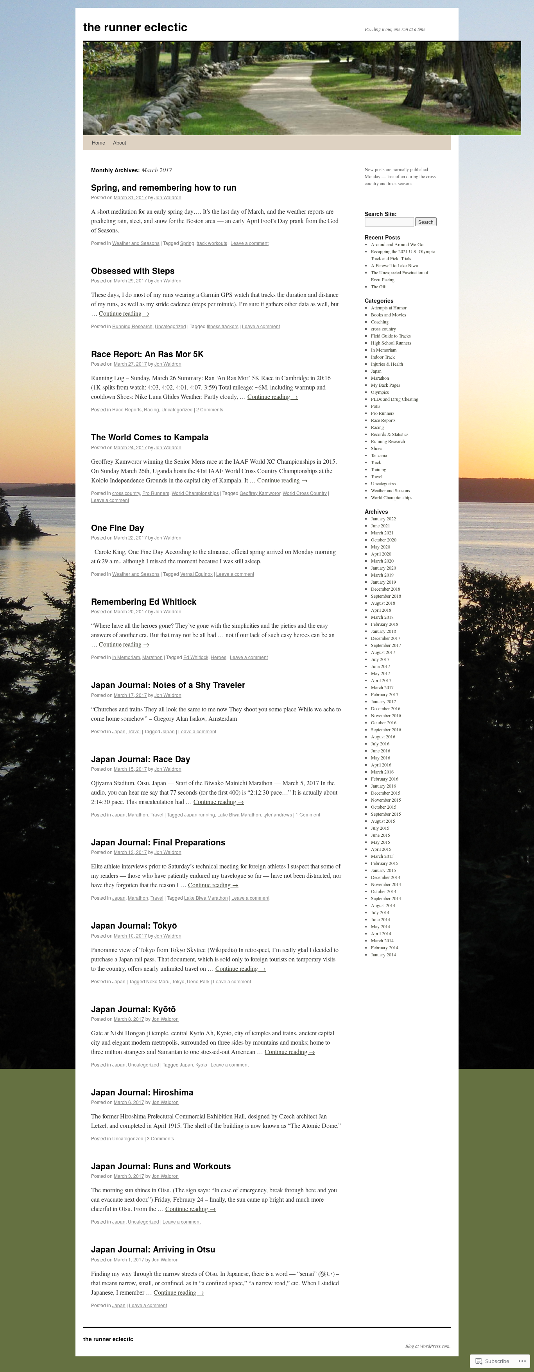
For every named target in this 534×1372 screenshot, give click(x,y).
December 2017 (385, 638)
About (119, 142)
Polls (375, 406)
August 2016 (383, 736)
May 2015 (380, 842)
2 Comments (209, 409)
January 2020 (383, 568)
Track (376, 462)
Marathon (152, 657)
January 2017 (383, 701)
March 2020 (382, 560)
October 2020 (383, 539)
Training (378, 469)
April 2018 (381, 610)
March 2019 (382, 575)
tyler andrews (277, 814)
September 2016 (386, 729)
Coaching (380, 321)
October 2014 (383, 891)
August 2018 (383, 603)
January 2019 (383, 582)
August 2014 (383, 905)
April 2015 (381, 849)
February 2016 (384, 778)
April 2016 (381, 764)
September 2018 (386, 596)
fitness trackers (222, 326)
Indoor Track (383, 357)
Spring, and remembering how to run (164, 187)
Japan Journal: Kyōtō (133, 1009)
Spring (187, 242)
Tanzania (379, 455)
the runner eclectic (135, 26)
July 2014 (380, 912)
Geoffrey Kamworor (260, 492)
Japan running (199, 814)
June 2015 (380, 835)
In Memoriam (126, 657)
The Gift (379, 286)
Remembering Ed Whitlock (144, 601)
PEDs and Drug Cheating (394, 399)
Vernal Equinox (196, 573)
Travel (134, 731)
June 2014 (380, 919)
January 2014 (383, 954)
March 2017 (382, 687)
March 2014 (382, 940)
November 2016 (386, 715)
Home (98, 142)
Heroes (218, 657)
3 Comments (160, 1138)
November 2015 (386, 800)
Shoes (376, 448)
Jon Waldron (167, 197)
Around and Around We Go (397, 244)
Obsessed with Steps (133, 270)
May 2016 (380, 757)
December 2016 (385, 708)
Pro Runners (155, 492)
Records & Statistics (390, 434)
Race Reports (127, 409)
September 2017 (386, 645)
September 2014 (386, 898)
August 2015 (383, 821)
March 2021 (382, 532)
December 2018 (385, 589)
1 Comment (308, 814)
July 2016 (380, 743)
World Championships (195, 492)
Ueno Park (198, 981)
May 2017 (380, 673)
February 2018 (384, 624)
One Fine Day (117, 527)
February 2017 (384, 694)
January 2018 (383, 631)
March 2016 (382, 771)
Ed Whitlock (195, 657)
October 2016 (383, 722)
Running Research (132, 326)
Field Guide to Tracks (391, 335)
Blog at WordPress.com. (428, 1346)
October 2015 (383, 807)
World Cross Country (305, 492)
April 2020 (381, 553)
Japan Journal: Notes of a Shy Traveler (168, 684)
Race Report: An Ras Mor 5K (147, 353)
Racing (151, 409)
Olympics (380, 392)
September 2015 (386, 814)
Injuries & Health (387, 364)
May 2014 (380, 926)
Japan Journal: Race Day (140, 759)
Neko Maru (158, 981)
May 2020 (380, 546)
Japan (118, 731)
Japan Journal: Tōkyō (134, 925)
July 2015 (380, 828)
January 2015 (383, 870)
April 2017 (381, 680)
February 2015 (384, 863)
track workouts (212, 242)
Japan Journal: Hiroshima (142, 1092)
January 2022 (383, 518)
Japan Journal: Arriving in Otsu (153, 1249)
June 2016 (380, 750)
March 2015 (382, 856)
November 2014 (386, 884)
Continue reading (124, 313)
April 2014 (381, 933)
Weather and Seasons (135, 242)
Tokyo (178, 981)
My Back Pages (385, 385)
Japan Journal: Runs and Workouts (161, 1166)
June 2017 (380, 666)
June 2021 (380, 525)
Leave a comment (250, 242)
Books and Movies (388, 314)
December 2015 (385, 793)
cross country (126, 492)
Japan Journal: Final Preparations (158, 842)
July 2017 (380, 659)
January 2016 (383, 785)
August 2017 (383, 652)
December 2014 (385, 877)
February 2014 (384, 947)
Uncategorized (170, 326)
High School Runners (391, 342)
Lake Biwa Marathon (239, 814)
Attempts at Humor (389, 307)
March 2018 (382, 617)
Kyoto (201, 1064)
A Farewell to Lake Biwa (394, 265)
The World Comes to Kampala (150, 437)
